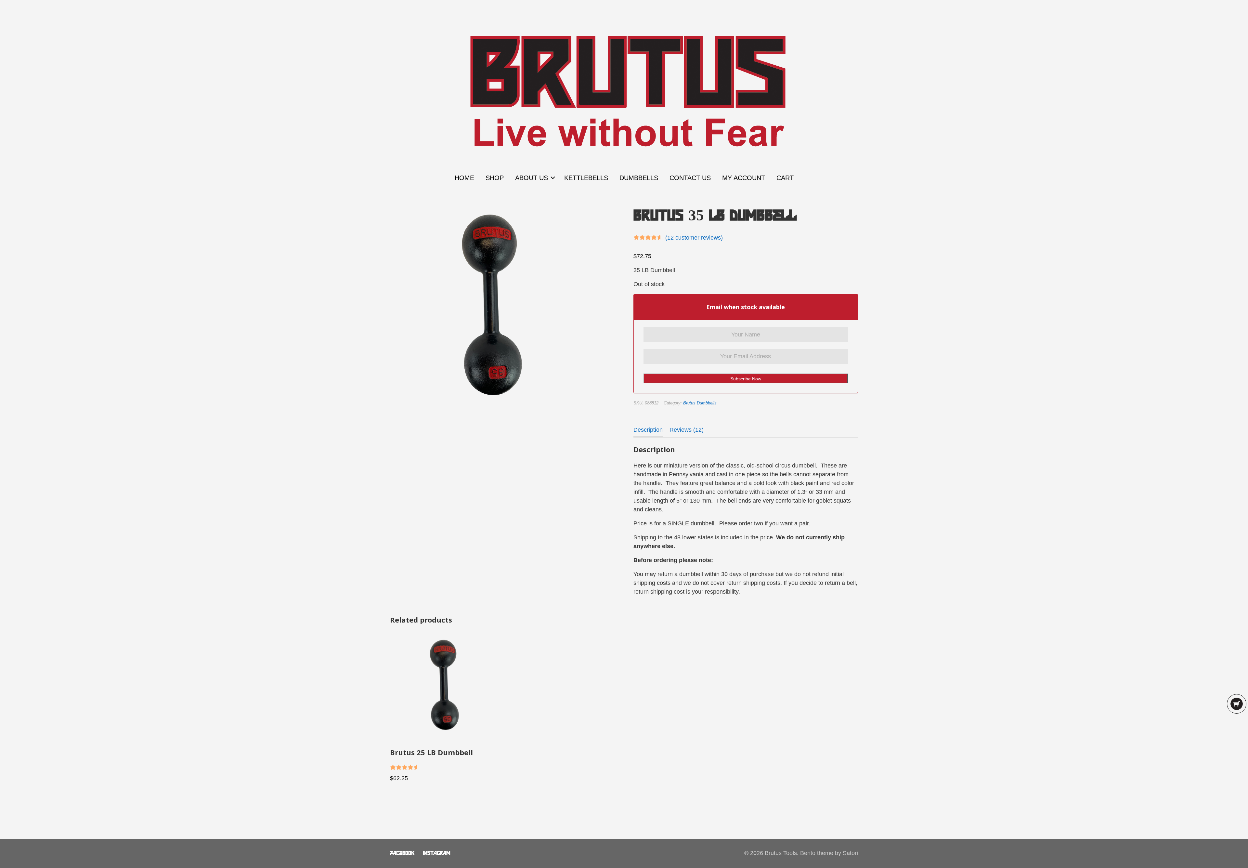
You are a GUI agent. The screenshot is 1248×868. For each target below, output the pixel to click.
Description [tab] (648, 430)
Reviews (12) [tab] (687, 430)
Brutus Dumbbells (700, 403)
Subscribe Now (745, 378)
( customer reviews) (694, 237)
